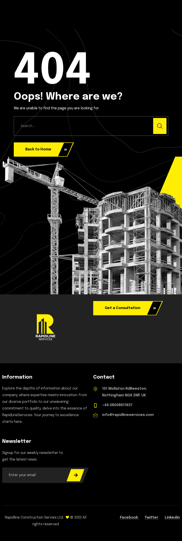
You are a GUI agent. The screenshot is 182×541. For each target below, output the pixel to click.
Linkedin (172, 517)
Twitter (151, 517)
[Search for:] (91, 126)
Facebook (129, 517)
